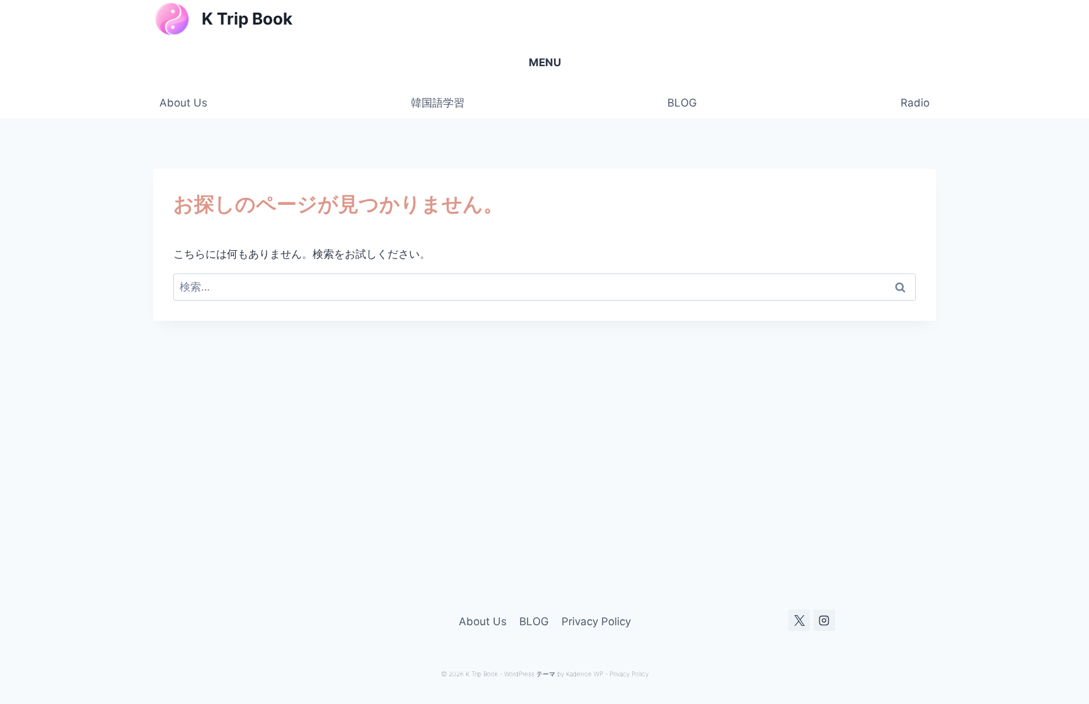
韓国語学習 (437, 102)
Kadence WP (584, 674)
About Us (183, 102)
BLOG (682, 102)
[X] (799, 620)
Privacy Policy (596, 621)
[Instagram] (824, 620)
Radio (915, 102)
